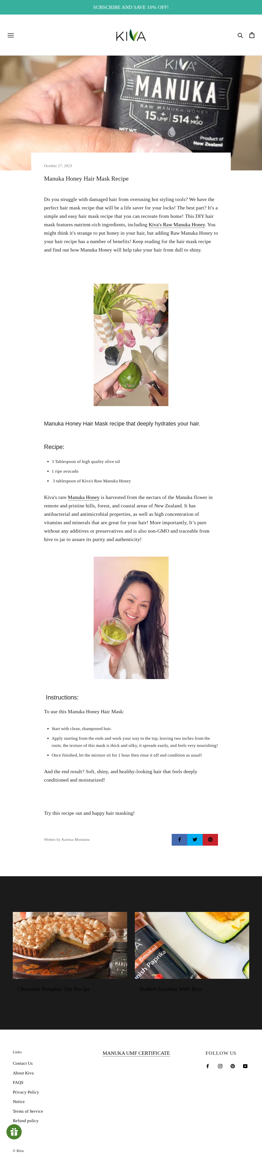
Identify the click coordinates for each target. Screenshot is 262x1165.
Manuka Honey (84, 497)
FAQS (18, 1082)
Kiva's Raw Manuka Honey (177, 224)
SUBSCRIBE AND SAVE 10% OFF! (131, 7)
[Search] (240, 35)
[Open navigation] (11, 35)
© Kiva (18, 1151)
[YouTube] (245, 1066)
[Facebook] (207, 1066)
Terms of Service (28, 1111)
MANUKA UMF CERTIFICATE (136, 1053)
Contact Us (23, 1063)
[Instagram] (220, 1066)
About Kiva (23, 1073)
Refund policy (26, 1120)
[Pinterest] (233, 1066)
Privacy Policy (26, 1092)
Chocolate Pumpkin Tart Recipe (53, 989)
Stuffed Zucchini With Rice (170, 989)
